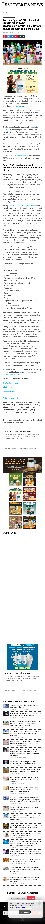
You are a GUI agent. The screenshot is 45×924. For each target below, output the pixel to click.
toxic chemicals (17, 412)
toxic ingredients (30, 412)
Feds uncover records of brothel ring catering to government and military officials (25, 714)
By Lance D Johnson (23, 709)
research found (23, 156)
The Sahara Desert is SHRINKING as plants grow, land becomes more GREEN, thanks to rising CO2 (25, 733)
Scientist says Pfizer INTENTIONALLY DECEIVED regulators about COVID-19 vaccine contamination (26, 817)
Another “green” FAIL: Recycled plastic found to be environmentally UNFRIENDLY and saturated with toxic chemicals (25, 723)
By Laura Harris (21, 717)
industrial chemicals (31, 405)
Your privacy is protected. (11, 448)
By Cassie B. (21, 783)
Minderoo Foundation (11, 407)
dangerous (19, 402)
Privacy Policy (21, 907)
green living (18, 405)
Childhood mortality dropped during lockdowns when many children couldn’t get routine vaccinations (26, 879)
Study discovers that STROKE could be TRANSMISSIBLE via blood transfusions (23, 762)
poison (29, 407)
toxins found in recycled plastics (24, 206)
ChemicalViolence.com (11, 375)
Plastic (22, 407)
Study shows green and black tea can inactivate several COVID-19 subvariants (26, 834)
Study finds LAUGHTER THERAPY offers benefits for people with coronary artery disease (26, 826)
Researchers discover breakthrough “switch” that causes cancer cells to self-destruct (25, 742)
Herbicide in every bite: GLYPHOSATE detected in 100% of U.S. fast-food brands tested (25, 860)
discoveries (28, 402)
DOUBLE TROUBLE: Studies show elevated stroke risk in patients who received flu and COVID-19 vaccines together (24, 789)
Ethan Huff (15, 33)
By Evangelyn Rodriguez (24, 829)
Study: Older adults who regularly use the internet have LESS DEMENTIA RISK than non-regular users (25, 869)
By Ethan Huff (21, 727)
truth (10, 415)
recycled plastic (21, 410)
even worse (18, 106)
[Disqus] (22, 562)
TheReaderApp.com (10, 383)
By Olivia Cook (21, 765)
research (6, 412)
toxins (5, 415)
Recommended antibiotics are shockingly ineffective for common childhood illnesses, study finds (25, 779)
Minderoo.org (8, 387)
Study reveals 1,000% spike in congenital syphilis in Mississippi (24, 808)
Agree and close (24, 912)
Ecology (37, 402)
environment (8, 405)
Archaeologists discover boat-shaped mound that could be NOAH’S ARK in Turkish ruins (25, 770)
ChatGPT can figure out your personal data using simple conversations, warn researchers (25, 852)
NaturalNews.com (10, 391)
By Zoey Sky (21, 773)
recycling (31, 410)
